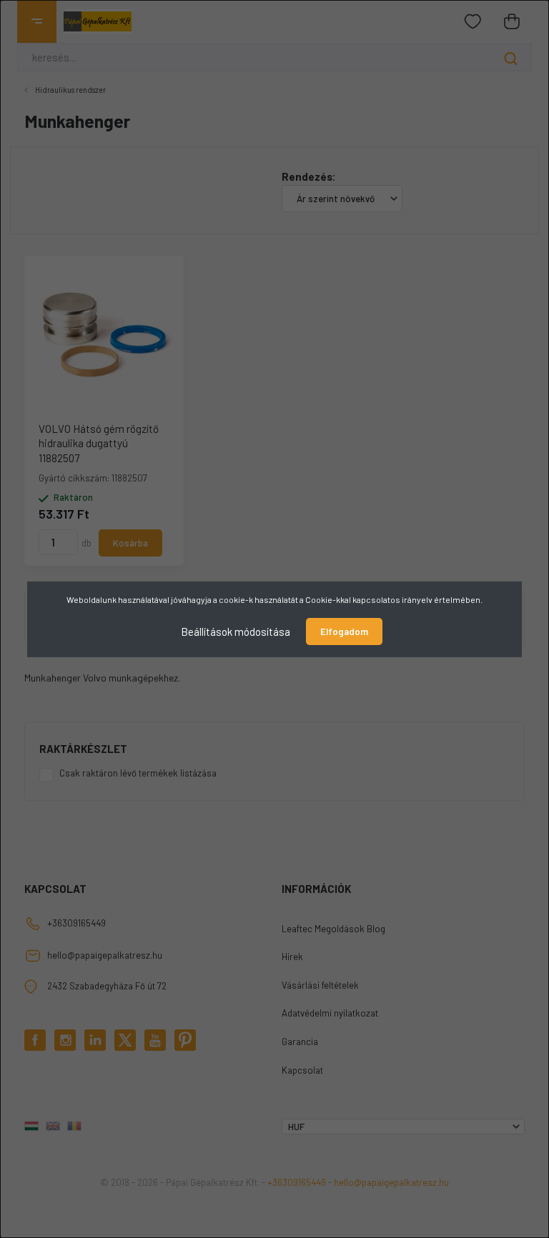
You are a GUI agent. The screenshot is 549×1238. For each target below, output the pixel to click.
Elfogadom (344, 631)
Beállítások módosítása (235, 630)
